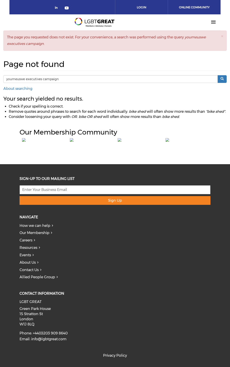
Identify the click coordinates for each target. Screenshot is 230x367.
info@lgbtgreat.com (48, 339)
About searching (17, 88)
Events (25, 255)
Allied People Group (37, 277)
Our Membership (34, 233)
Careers (26, 240)
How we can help (35, 225)
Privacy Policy (115, 355)
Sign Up (115, 200)
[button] (222, 36)
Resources (28, 247)
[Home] (94, 22)
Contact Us (29, 270)
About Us (28, 262)
